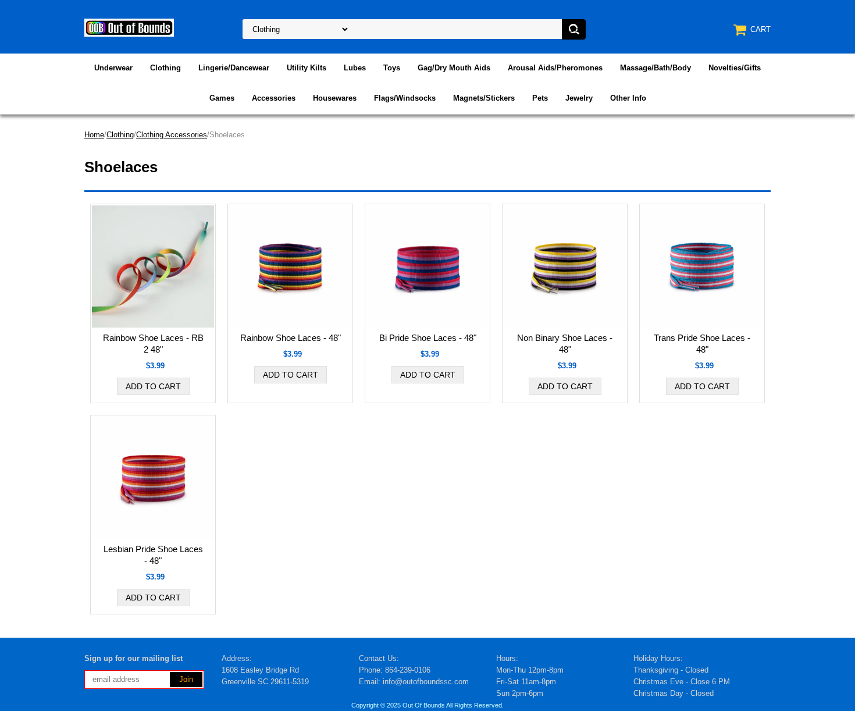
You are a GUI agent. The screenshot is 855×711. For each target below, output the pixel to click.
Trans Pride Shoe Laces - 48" (702, 343)
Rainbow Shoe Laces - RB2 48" (153, 343)
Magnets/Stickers (484, 98)
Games (221, 98)
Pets (540, 98)
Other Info (628, 98)
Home (94, 134)
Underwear (113, 67)
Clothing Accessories (171, 134)
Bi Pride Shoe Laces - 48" (427, 338)
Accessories (273, 98)
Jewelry (579, 98)
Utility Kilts (306, 67)
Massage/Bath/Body (655, 67)
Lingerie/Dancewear (233, 67)
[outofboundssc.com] (129, 27)
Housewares (335, 98)
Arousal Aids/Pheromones (555, 67)
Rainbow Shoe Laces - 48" (290, 338)
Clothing (165, 67)
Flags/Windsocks (405, 98)
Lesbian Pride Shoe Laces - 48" (153, 555)
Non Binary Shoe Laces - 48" (564, 343)
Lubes (355, 67)
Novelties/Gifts (734, 67)
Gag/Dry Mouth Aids (454, 67)
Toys (391, 67)
